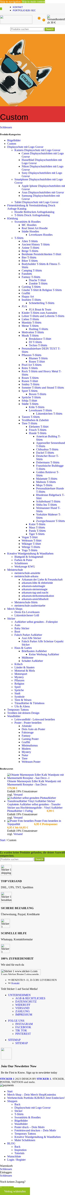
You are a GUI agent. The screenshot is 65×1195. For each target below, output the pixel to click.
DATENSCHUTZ (26, 1001)
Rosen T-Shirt (37, 361)
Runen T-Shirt (30, 381)
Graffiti (26, 293)
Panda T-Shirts (37, 530)
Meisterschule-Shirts (26, 602)
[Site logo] (16, 22)
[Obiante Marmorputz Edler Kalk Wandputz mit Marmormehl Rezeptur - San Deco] (36, 777)
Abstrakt (26, 725)
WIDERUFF (22, 1004)
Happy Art (28, 296)
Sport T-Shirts (30, 390)
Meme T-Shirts (30, 325)
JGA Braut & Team (40, 309)
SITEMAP (14, 1039)
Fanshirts (27, 273)
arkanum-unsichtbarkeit (35, 599)
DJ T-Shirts (35, 342)
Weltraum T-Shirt (31, 540)
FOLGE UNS (16, 1020)
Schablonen (21, 563)
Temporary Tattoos (18, 709)
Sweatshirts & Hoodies (27, 221)
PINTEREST (23, 1033)
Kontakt (15, 983)
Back (17, 1104)
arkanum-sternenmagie (34, 589)
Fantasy (26, 735)
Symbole (19, 696)
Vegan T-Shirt (30, 537)
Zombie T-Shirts (38, 283)
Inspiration (20, 1149)
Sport (17, 686)
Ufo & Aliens (22, 706)
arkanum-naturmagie (33, 586)
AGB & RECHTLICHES (30, 998)
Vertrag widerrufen (15, 1191)
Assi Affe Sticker (31, 638)
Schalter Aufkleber (32, 660)
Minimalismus (30, 745)
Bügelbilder (14, 140)
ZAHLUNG (22, 1011)
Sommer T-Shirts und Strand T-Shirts (43, 387)
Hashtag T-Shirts (38, 329)
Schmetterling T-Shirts (41, 303)
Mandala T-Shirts (31, 322)
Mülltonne (27, 657)
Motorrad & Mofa (24, 670)
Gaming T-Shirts (31, 286)
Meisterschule (15, 569)
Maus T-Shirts (37, 527)
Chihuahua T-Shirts (47, 449)
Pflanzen (19, 680)
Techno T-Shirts (38, 345)
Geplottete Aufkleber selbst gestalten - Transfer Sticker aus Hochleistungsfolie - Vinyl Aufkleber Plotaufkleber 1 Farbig (34, 807)
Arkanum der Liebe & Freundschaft (42, 579)
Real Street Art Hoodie (35, 228)
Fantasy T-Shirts (31, 277)
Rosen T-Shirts (30, 377)
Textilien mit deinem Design (23, 712)
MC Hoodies (29, 224)
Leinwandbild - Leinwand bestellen (34, 719)
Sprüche (19, 690)
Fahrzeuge (28, 732)
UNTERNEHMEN (19, 995)
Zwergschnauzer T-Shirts (50, 520)
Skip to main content (33, 1)
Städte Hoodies (30, 231)
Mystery (19, 677)
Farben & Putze (23, 560)
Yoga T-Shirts (29, 550)
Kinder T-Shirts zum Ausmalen (39, 312)
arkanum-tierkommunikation (38, 595)
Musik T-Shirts (30, 335)
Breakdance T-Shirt (40, 338)
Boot (17, 631)
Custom (11, 143)
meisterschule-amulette (27, 573)
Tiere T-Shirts (29, 423)
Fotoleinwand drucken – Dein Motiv (35, 1130)
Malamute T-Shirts (46, 478)
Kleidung (12, 218)
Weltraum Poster (31, 761)
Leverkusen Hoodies (41, 234)
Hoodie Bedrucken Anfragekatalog (34, 211)
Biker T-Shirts (30, 260)
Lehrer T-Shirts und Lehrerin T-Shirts (43, 316)
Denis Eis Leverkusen (27, 612)
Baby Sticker (21, 628)
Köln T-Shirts (36, 407)
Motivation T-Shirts (33, 332)
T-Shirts (18, 237)
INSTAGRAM (24, 1023)
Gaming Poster (30, 738)
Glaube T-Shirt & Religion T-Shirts (42, 290)
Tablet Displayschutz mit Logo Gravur (36, 202)
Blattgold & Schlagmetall (28, 556)
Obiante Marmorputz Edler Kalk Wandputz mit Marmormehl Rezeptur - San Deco (34, 783)
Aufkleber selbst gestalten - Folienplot (36, 621)
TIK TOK (21, 1030)
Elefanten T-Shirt (38, 426)
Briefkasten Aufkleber (34, 651)
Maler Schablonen (24, 1140)
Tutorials (19, 1153)
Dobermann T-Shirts (47, 462)
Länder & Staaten (24, 667)
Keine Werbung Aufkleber (44, 654)
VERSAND (22, 1008)
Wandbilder (13, 716)
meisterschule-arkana (26, 576)
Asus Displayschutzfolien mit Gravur (43, 192)
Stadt (17, 693)
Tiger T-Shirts (37, 534)
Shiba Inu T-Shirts (46, 504)
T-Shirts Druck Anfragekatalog (32, 215)
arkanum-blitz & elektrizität (37, 582)
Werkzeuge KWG (24, 566)
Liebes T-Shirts (30, 319)
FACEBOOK (23, 1027)
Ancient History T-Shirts (36, 244)
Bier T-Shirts (29, 257)
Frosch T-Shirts (37, 429)
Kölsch (18, 664)
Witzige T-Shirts (31, 547)
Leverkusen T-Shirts (40, 410)
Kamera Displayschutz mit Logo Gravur (37, 150)
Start (3, 840)
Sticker (11, 618)
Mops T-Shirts (44, 485)
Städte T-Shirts (30, 403)
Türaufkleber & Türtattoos (29, 703)
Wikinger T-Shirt (31, 543)
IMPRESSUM (23, 1014)
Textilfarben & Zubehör (35, 420)
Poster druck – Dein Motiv (29, 1127)
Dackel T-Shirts (45, 452)
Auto (17, 625)
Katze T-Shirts (37, 524)
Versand (18, 794)
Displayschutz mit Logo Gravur (25, 146)
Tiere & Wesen (22, 699)
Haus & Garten (23, 647)
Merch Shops (14, 608)
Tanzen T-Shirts (31, 416)
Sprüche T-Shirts (31, 397)
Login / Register (16, 1159)
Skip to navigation (10, 1)
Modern (26, 748)
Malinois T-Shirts (46, 481)
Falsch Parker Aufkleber (28, 634)
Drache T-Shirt (37, 280)
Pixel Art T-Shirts (32, 364)
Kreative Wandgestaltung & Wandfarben (30, 553)
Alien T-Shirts (30, 241)
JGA (24, 306)
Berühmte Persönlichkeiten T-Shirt (41, 254)
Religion (19, 683)
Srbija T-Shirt (29, 400)
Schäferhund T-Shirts (48, 501)
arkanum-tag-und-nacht (35, 592)
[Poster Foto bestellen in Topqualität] (20, 820)
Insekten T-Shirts (31, 299)
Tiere (24, 758)
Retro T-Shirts (30, 368)
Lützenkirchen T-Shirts (49, 413)
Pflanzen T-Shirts (31, 355)
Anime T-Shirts (30, 247)
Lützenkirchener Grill (26, 615)
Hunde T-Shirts (37, 433)
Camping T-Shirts (32, 270)
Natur (25, 755)
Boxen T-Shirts (37, 394)
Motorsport (20, 673)
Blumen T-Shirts (38, 358)
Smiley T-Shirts (30, 384)
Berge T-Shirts (30, 250)
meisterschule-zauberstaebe (29, 605)
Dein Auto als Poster (33, 729)
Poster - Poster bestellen (28, 722)
